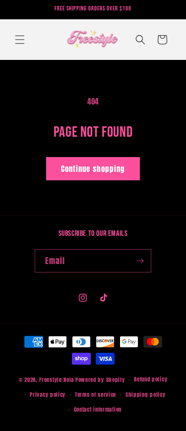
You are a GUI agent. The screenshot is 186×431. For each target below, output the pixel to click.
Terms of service (95, 394)
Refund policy (150, 379)
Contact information (98, 409)
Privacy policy (47, 394)
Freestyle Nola (56, 380)
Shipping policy (145, 394)
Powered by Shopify (100, 380)
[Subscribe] (140, 260)
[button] (20, 40)
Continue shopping (93, 168)
